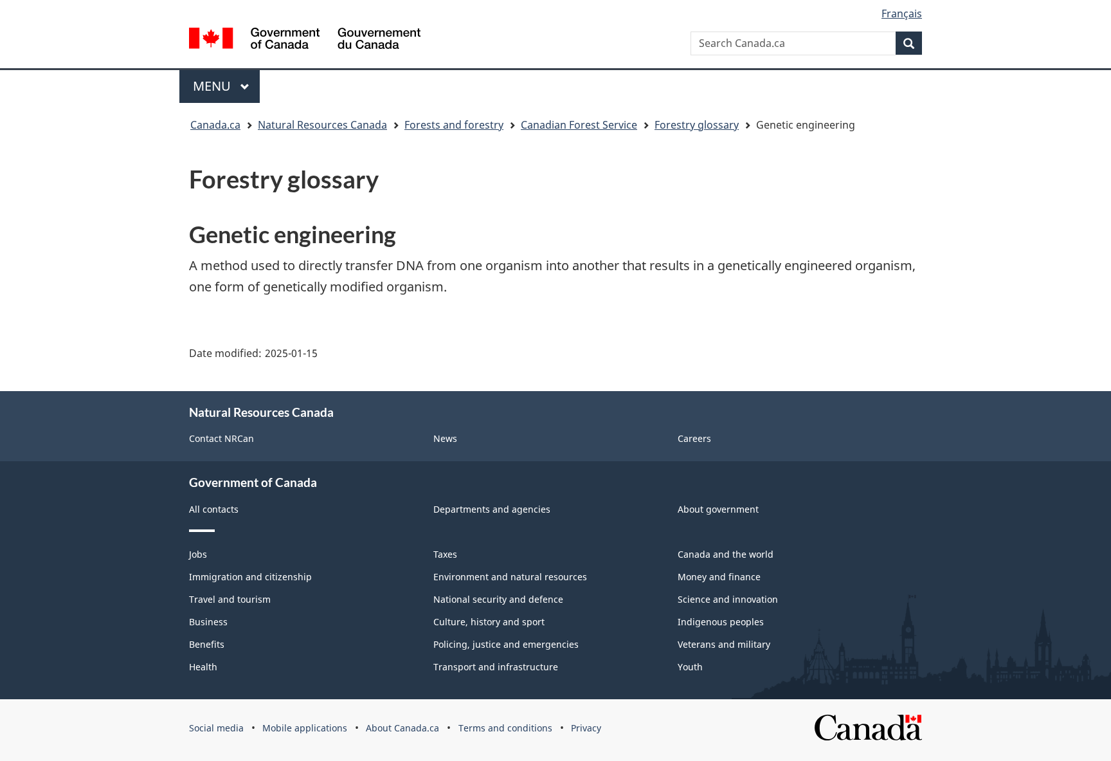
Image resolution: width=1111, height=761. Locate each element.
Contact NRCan (221, 438)
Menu (213, 86)
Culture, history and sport (489, 622)
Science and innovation (728, 599)
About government (718, 509)
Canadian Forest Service (579, 125)
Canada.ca (215, 125)
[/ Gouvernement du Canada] (304, 38)
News (445, 438)
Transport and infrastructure (495, 667)
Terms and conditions (505, 728)
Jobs (198, 554)
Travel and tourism (230, 599)
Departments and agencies (491, 509)
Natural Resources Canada (322, 125)
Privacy (586, 728)
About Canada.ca (402, 728)
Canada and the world (725, 554)
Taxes (445, 554)
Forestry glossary (697, 125)
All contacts (214, 509)
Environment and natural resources (510, 577)
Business (208, 622)
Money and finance (719, 577)
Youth (690, 667)
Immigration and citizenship (250, 577)
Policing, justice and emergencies (506, 644)
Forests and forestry (453, 125)
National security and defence (498, 599)
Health (203, 667)
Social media (216, 728)
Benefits (206, 644)
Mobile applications (304, 728)
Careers (694, 438)
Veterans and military (724, 644)
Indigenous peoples (721, 622)
